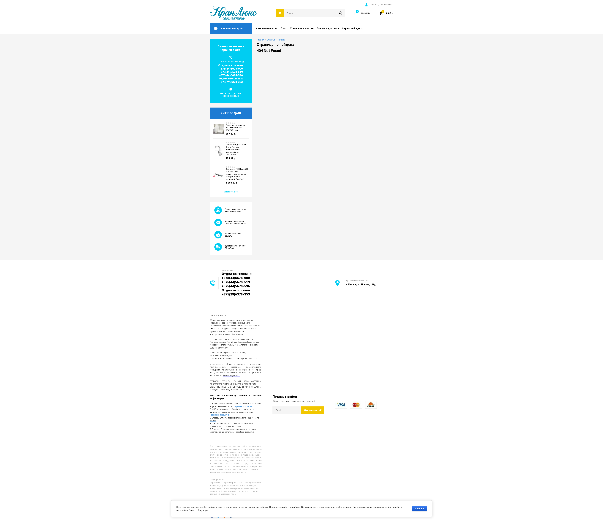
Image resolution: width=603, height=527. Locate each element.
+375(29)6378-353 (236, 294)
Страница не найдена (276, 40)
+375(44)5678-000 (236, 278)
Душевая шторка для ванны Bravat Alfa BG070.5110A (236, 127)
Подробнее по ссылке (242, 406)
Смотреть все (231, 192)
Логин (374, 4)
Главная (260, 40)
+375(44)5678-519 (236, 282)
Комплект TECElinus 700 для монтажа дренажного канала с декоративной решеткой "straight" (237, 174)
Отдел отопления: (236, 290)
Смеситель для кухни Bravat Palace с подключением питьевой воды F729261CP (236, 149)
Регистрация (387, 4)
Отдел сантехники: (237, 274)
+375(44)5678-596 (236, 286)
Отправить (310, 410)
